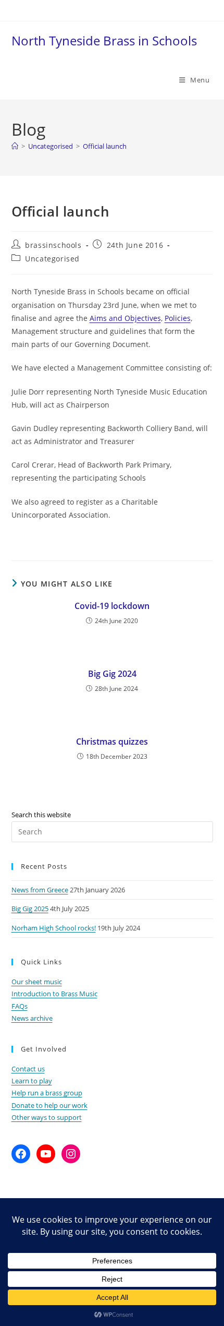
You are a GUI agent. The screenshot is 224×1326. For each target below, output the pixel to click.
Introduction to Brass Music (54, 993)
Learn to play (31, 1080)
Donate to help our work (49, 1105)
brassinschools (53, 245)
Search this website (41, 814)
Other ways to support (46, 1117)
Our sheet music (36, 981)
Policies (178, 318)
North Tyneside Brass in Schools (104, 40)
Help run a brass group (46, 1092)
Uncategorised (52, 259)
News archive (32, 1018)
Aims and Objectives (125, 318)
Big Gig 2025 (29, 908)
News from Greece (39, 889)
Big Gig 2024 (112, 673)
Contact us (28, 1068)
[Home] (14, 146)
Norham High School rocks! (53, 928)
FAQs (19, 1006)
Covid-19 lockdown (112, 606)
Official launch (105, 146)
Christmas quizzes (112, 741)
